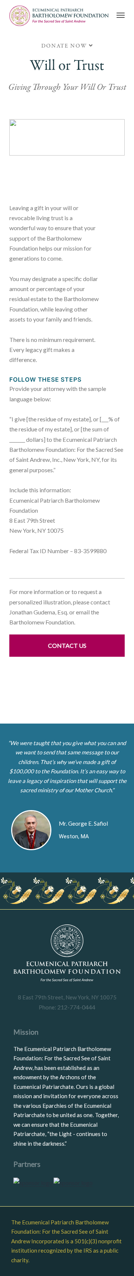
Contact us (67, 645)
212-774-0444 (75, 1007)
